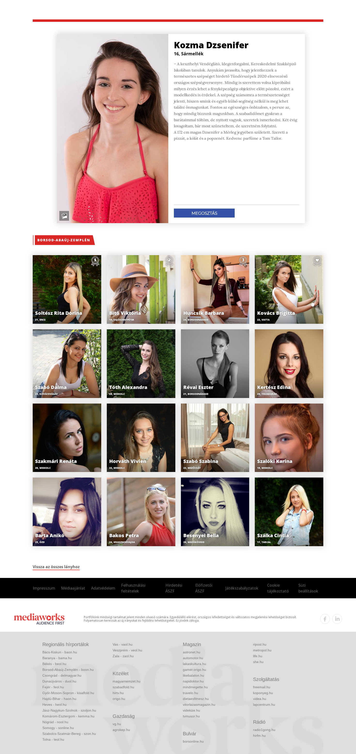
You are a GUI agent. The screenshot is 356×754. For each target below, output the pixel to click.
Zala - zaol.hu (123, 656)
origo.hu (119, 699)
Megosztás (204, 213)
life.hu (257, 656)
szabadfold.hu (123, 687)
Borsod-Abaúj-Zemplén (63, 240)
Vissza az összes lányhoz (56, 566)
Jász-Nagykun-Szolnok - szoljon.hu (69, 710)
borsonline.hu (193, 741)
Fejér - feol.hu (53, 687)
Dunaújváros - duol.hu (59, 681)
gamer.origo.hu (194, 670)
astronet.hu (191, 652)
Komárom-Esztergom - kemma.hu (68, 716)
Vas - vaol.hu (122, 644)
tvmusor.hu (191, 716)
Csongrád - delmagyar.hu (61, 675)
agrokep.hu (121, 730)
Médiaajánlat (73, 588)
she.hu (258, 662)
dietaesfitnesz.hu (196, 699)
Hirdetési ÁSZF (173, 588)
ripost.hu (259, 644)
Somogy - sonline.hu (58, 728)
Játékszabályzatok (241, 588)
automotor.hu (193, 658)
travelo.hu (190, 693)
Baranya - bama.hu (57, 658)
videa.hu (259, 699)
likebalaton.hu (193, 675)
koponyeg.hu (263, 693)
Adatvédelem (103, 588)
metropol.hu (262, 650)
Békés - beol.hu (54, 664)
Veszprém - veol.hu (127, 650)
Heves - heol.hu (54, 704)
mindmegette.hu (195, 687)
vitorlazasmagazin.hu (199, 704)
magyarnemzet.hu (126, 681)
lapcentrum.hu (264, 704)
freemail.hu (261, 687)
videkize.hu (191, 710)
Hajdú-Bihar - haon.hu (59, 699)
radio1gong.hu (264, 730)
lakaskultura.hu (194, 664)
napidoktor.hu (193, 681)
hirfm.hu (259, 736)
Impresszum (44, 588)
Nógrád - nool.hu (55, 722)
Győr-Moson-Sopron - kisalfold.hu (68, 693)
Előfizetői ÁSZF (203, 588)
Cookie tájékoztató (278, 588)
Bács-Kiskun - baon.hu (59, 652)
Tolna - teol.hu (53, 739)
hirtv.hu (118, 693)
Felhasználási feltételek (133, 588)
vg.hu (117, 724)
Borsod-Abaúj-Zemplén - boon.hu (68, 670)
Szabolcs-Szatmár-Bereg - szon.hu (69, 734)
